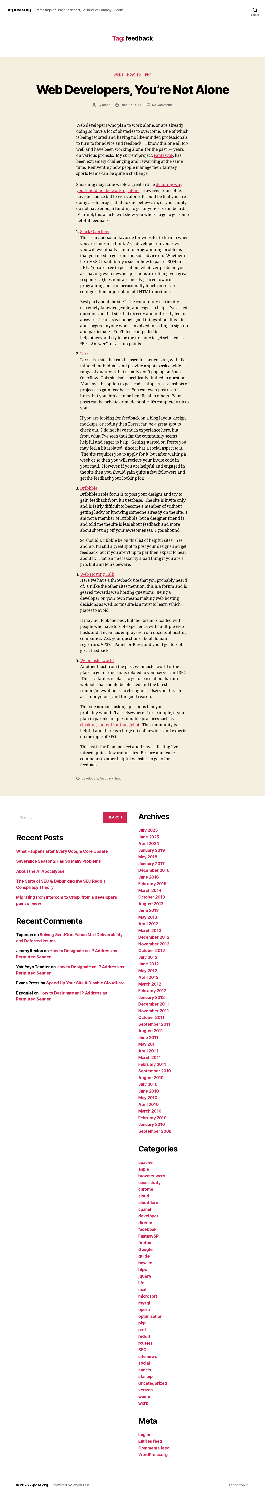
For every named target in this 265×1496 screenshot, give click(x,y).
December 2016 (154, 870)
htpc (142, 1269)
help (118, 778)
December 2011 (153, 1004)
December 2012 (153, 937)
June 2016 (148, 877)
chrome (145, 1189)
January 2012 (151, 997)
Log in (144, 1434)
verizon (145, 1389)
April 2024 (148, 843)
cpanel (144, 1209)
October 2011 (151, 1017)
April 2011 (148, 1051)
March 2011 (149, 1057)
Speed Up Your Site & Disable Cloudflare (85, 983)
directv (145, 1222)
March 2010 (149, 1111)
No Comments (162, 105)
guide (118, 74)
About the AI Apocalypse (40, 871)
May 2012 (147, 970)
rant (142, 1329)
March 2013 (149, 930)
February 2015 (152, 883)
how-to (134, 74)
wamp (144, 1396)
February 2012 (152, 990)
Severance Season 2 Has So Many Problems (58, 861)
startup (145, 1376)
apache (145, 1162)
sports (144, 1369)
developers (90, 778)
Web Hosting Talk (97, 574)
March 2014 (149, 890)
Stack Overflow (94, 231)
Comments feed (154, 1448)
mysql (144, 1303)
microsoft (147, 1296)
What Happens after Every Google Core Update (62, 851)
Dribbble (88, 488)
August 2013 (150, 903)
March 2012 (149, 984)
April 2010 (148, 1104)
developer (148, 1216)
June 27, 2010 (131, 105)
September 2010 (154, 1071)
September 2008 (154, 1131)
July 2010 (148, 1084)
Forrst (86, 354)
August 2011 (150, 1030)
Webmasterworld (97, 660)
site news (147, 1356)
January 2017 (151, 863)
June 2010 (148, 1091)
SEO (142, 1349)
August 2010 (151, 1077)
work (143, 1403)
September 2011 (154, 1024)
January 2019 (151, 850)
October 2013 (151, 897)
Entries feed (150, 1441)
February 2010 (152, 1117)
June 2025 (148, 837)
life (141, 1282)
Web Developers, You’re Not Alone (132, 89)
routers (145, 1343)
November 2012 (153, 944)
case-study (149, 1182)
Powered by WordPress (71, 1485)
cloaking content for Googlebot (109, 725)
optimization (150, 1316)
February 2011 (152, 1064)
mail (142, 1289)
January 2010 (151, 1124)
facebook (147, 1229)
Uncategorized (152, 1383)
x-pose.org (19, 9)
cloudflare (148, 1202)
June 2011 (148, 1037)
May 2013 (147, 917)
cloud (143, 1196)
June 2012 (148, 964)
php (148, 74)
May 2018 (147, 857)
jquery (144, 1276)
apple (143, 1169)
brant (106, 105)
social (144, 1363)
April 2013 (148, 923)
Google (145, 1249)
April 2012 (148, 977)
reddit (144, 1336)
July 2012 (147, 957)
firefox (144, 1242)
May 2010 (147, 1097)
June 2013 (148, 910)
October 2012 (151, 950)
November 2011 (153, 1010)
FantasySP (163, 155)
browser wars (151, 1175)
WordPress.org (153, 1454)
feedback (106, 778)
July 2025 (148, 830)
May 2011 (147, 1044)
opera (144, 1309)
